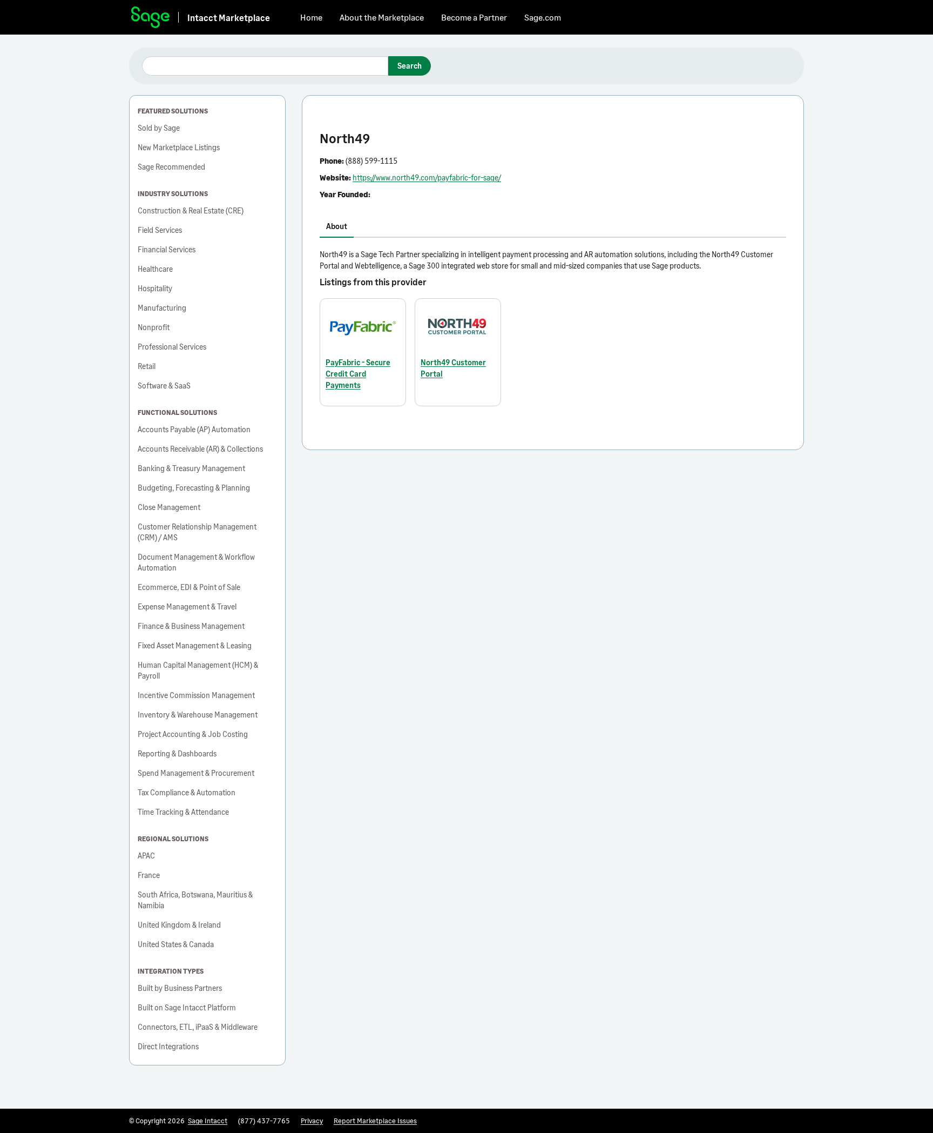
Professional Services (172, 346)
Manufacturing (162, 307)
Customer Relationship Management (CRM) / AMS (197, 532)
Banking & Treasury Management (191, 468)
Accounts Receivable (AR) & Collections (200, 448)
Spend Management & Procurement (196, 772)
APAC (146, 855)
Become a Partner (474, 17)
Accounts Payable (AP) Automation (194, 429)
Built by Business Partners (180, 988)
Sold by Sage (159, 127)
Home (311, 17)
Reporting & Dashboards (177, 753)
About (336, 226)
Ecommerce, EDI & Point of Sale (189, 587)
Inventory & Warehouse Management (198, 714)
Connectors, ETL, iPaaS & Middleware (198, 1026)
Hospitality (155, 288)
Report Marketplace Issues (375, 1120)
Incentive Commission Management (196, 695)
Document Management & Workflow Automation (196, 562)
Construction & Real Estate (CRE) (191, 210)
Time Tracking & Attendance (183, 811)
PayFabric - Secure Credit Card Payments (358, 374)
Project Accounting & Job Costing (193, 734)
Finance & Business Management (191, 626)
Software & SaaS (164, 385)
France (149, 875)
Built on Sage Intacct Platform (187, 1007)
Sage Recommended (171, 166)
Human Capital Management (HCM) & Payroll (198, 670)
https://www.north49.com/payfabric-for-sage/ (427, 177)
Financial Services (166, 249)
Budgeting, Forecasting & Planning (194, 487)
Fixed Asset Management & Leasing (195, 645)
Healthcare (155, 268)
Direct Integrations (168, 1046)
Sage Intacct (207, 1120)
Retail (147, 366)
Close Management (169, 507)
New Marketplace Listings (179, 147)
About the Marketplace (382, 17)
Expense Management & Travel (187, 606)
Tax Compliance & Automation (186, 792)
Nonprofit (154, 327)
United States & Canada (176, 944)
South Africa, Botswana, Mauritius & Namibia (195, 900)
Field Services (160, 229)
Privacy (312, 1120)
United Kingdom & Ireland (179, 924)
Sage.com (542, 17)
